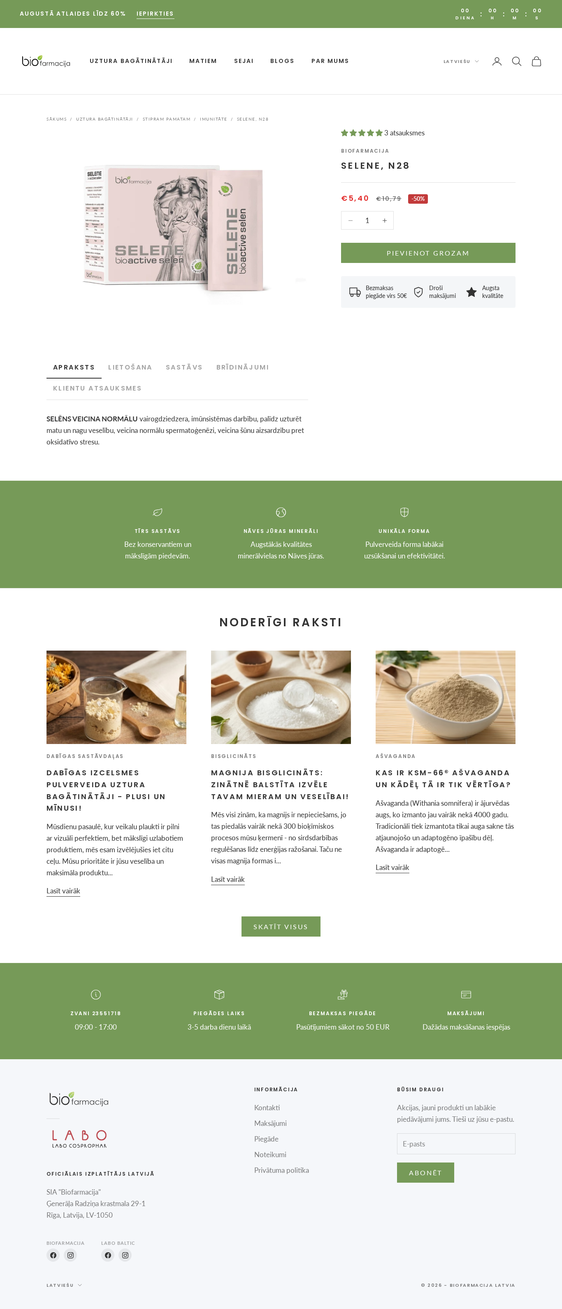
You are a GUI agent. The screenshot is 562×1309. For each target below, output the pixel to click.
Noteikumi (270, 1154)
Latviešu (457, 61)
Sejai (244, 61)
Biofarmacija (365, 150)
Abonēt (425, 1172)
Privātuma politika (281, 1170)
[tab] (130, 368)
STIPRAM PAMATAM (167, 118)
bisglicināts (234, 756)
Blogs (282, 61)
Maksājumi (270, 1123)
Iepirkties (155, 13)
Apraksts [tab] (74, 367)
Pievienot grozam (428, 253)
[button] (362, 132)
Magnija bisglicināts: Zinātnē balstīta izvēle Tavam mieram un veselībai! (280, 784)
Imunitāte (214, 118)
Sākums (56, 118)
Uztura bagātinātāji (131, 61)
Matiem (203, 61)
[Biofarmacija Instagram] (70, 1255)
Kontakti (267, 1107)
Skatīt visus (281, 926)
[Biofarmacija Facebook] (53, 1255)
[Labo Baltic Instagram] (125, 1255)
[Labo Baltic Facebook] (107, 1255)
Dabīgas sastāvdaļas (85, 756)
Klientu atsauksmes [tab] (97, 388)
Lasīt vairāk (63, 890)
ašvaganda (396, 756)
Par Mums (330, 61)
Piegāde (266, 1139)
